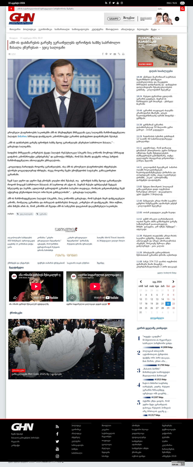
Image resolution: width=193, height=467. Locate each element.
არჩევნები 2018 (169, 456)
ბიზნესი (75, 449)
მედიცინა (106, 452)
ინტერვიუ (76, 437)
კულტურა (97, 29)
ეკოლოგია (107, 444)
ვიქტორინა (167, 433)
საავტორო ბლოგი (140, 429)
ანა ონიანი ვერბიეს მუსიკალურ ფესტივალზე (29, 304)
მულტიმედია (16, 267)
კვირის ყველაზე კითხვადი (152, 328)
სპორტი (105, 456)
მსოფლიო (112, 29)
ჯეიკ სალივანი (26, 214)
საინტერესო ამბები (140, 448)
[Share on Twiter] (110, 54)
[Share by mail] (115, 54)
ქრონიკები (16, 312)
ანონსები (136, 425)
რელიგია (106, 448)
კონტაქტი (15, 445)
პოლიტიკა (29, 29)
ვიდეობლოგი (138, 433)
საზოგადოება (80, 29)
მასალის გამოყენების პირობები (25, 438)
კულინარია (167, 445)
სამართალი (62, 29)
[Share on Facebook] (102, 54)
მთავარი (15, 29)
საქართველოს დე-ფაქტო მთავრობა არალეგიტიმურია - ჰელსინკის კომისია (51, 9)
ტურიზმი (165, 437)
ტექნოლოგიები (169, 429)
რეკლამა (15, 441)
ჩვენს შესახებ (17, 434)
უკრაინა (42, 214)
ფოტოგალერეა (139, 437)
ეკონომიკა (45, 29)
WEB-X (54, 462)
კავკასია (105, 429)
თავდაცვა (106, 440)
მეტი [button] (154, 29)
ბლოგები (143, 29)
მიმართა (22, 136)
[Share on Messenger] (106, 54)
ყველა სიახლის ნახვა (166, 273)
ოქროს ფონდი (138, 456)
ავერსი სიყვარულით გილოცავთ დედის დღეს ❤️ (88, 304)
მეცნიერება (167, 425)
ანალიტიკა (128, 29)
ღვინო (165, 441)
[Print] (123, 54)
